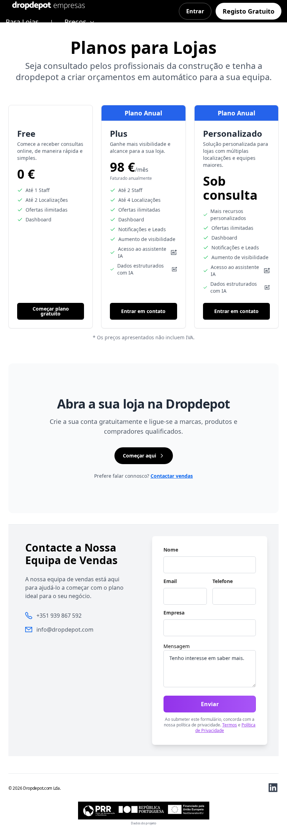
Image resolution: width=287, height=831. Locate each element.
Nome (170, 549)
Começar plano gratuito (51, 311)
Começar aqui (139, 455)
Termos (229, 725)
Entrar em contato (143, 311)
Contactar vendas (171, 476)
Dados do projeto (143, 823)
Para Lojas (22, 22)
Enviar (210, 704)
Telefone (222, 581)
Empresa (173, 612)
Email (170, 581)
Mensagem (176, 646)
